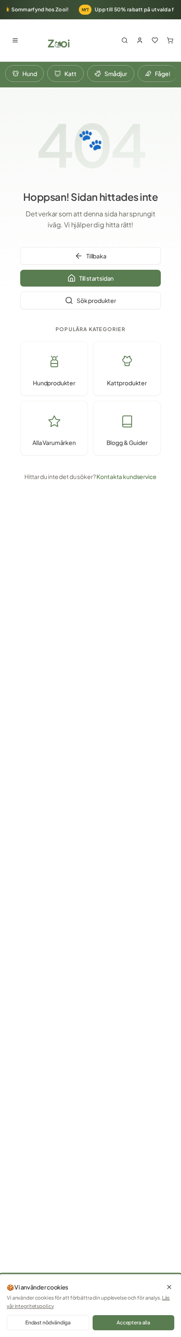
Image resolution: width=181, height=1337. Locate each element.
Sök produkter (96, 300)
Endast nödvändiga (48, 1322)
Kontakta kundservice (126, 476)
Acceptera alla (133, 1322)
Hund (29, 73)
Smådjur (115, 73)
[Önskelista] (154, 40)
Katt (70, 73)
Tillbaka (96, 256)
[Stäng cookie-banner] (169, 1287)
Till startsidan (96, 278)
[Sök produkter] (124, 40)
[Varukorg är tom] (170, 40)
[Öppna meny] (15, 40)
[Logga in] (139, 40)
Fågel (162, 73)
